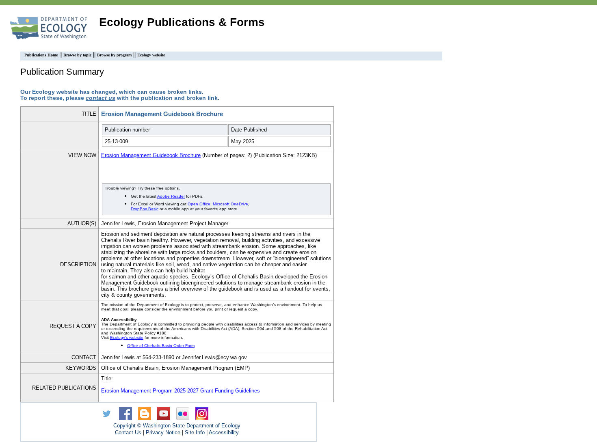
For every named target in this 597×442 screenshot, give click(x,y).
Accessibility (224, 432)
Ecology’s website (126, 337)
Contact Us (128, 432)
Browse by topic (77, 55)
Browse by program (114, 55)
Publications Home (41, 55)
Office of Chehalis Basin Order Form (161, 345)
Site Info (195, 432)
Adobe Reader (171, 196)
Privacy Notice (163, 432)
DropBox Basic (144, 209)
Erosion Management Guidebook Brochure (151, 155)
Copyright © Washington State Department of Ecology (176, 426)
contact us (100, 98)
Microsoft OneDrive (230, 204)
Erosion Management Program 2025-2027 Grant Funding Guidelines (180, 391)
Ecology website (151, 55)
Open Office (199, 204)
